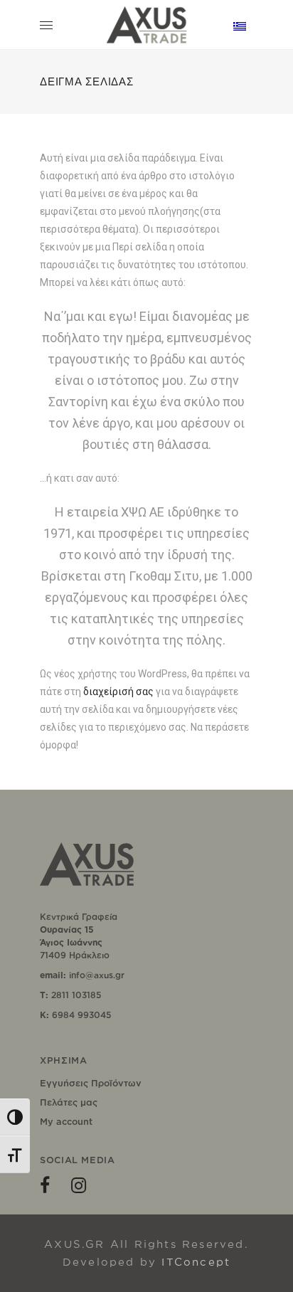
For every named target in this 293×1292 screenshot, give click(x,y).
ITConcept (195, 1262)
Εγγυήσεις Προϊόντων (91, 1083)
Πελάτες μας (68, 1102)
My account (66, 1121)
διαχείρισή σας (118, 691)
